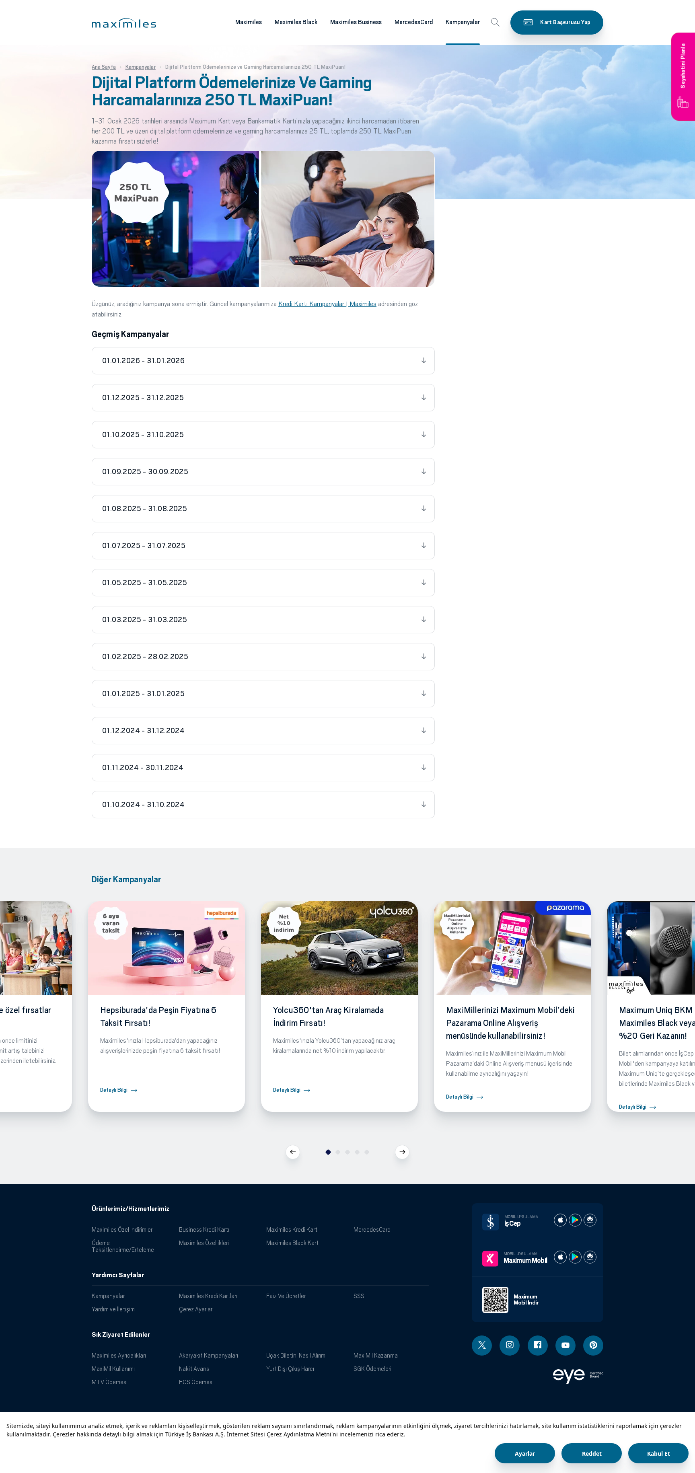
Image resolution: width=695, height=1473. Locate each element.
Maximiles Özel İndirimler (122, 1229)
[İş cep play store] (575, 1220)
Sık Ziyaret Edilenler (121, 1334)
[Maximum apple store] (560, 1257)
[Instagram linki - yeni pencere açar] (510, 1345)
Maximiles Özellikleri (204, 1242)
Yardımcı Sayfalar (118, 1275)
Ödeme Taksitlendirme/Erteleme (123, 1246)
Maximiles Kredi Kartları (208, 1295)
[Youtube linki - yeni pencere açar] (565, 1345)
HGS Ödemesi (196, 1381)
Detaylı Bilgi (113, 1090)
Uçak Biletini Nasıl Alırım (295, 1355)
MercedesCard (414, 22)
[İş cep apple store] (560, 1220)
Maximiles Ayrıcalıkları (119, 1355)
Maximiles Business (356, 22)
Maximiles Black (296, 22)
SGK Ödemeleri (372, 1368)
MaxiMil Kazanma (376, 1355)
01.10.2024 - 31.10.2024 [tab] (143, 805)
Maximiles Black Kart (292, 1242)
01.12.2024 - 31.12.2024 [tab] (143, 731)
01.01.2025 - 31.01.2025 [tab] (143, 694)
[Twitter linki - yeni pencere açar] (482, 1345)
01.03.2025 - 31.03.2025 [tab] (144, 620)
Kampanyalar (463, 22)
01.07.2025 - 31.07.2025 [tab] (143, 546)
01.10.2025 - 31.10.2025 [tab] (143, 435)
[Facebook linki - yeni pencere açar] (538, 1345)
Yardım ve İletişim (113, 1309)
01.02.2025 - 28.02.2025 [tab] (145, 657)
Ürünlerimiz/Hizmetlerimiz (130, 1208)
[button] (124, 23)
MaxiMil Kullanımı (113, 1368)
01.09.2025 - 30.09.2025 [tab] (145, 472)
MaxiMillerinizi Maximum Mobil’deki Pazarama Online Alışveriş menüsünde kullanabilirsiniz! (510, 1023)
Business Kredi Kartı (204, 1229)
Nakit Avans (194, 1368)
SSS (359, 1295)
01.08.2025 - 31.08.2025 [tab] (144, 509)
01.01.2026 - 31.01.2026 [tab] (143, 361)
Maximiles (248, 22)
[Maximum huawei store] (590, 1257)
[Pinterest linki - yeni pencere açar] (593, 1345)
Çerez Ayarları (196, 1309)
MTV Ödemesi (109, 1381)
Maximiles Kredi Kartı (292, 1229)
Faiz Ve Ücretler (286, 1295)
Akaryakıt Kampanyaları (208, 1355)
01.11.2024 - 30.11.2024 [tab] (142, 768)
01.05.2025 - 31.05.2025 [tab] (144, 583)
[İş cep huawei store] (590, 1220)
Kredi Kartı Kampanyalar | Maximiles (327, 304)
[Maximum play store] (575, 1257)
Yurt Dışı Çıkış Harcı (290, 1368)
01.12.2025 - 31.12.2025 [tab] (143, 398)
